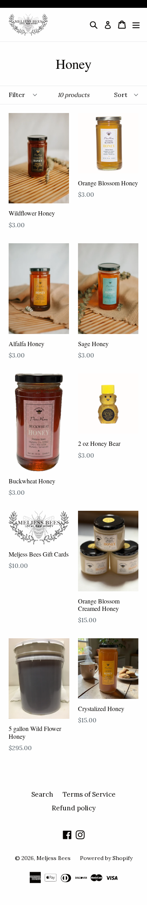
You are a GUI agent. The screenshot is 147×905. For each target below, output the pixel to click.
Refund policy (74, 808)
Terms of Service (89, 794)
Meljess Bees (53, 858)
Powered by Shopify (106, 858)
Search (42, 794)
